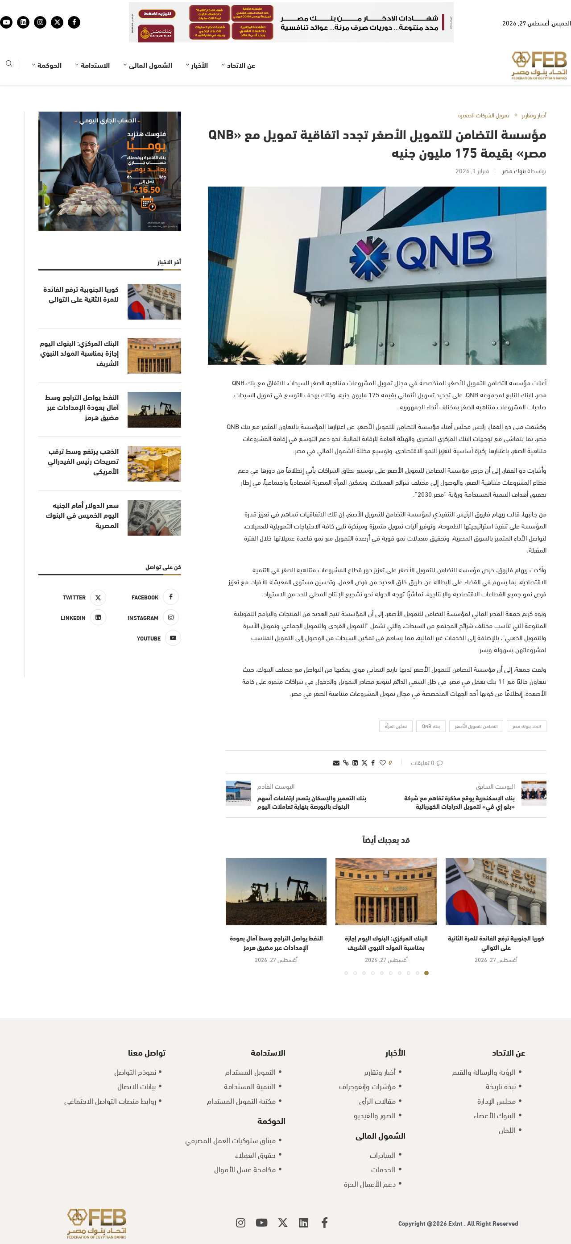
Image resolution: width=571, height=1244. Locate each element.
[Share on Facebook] (373, 762)
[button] (237, 916)
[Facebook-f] (324, 1222)
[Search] (8, 65)
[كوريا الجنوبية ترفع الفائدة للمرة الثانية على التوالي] (496, 891)
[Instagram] (40, 22)
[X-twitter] (283, 1222)
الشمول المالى (150, 64)
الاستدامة (95, 64)
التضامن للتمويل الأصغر (476, 725)
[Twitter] (57, 22)
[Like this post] (383, 762)
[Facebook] (74, 22)
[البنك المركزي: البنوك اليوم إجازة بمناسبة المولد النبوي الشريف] (385, 891)
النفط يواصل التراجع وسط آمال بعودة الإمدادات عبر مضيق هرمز (276, 942)
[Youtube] (6, 22)
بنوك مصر (514, 170)
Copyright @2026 (423, 1222)
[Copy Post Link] (346, 762)
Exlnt (456, 1222)
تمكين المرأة (396, 725)
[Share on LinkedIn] (355, 762)
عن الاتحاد (241, 64)
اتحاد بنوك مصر (527, 725)
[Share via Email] (336, 762)
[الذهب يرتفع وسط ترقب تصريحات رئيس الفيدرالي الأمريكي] (154, 464)
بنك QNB (431, 725)
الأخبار (199, 64)
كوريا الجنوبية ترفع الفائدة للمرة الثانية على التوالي (496, 942)
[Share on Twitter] (364, 762)
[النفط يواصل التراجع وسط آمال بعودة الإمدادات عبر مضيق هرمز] (276, 891)
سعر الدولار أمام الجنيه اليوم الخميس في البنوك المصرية (82, 515)
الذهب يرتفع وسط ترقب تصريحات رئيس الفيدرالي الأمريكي (83, 461)
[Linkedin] (23, 22)
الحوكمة (49, 64)
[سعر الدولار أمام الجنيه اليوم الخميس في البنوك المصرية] (154, 518)
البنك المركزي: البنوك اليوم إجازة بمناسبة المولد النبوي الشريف (386, 942)
